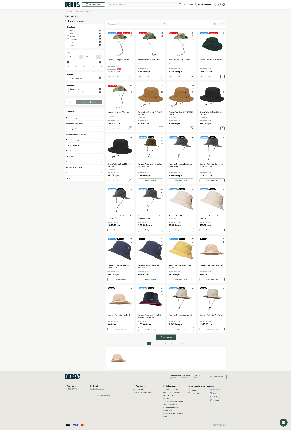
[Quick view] (131, 33)
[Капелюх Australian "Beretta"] (212, 44)
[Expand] (101, 118)
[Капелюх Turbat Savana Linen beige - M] (181, 200)
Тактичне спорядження (74, 167)
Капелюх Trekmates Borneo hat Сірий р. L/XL (180, 165)
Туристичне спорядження (74, 118)
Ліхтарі (68, 151)
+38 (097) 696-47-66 (72, 389)
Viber (215, 393)
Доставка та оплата (170, 389)
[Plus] (117, 76)
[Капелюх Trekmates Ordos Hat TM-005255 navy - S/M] (150, 299)
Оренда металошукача (171, 392)
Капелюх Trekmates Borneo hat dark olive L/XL (150, 165)
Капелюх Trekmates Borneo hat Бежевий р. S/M (150, 217)
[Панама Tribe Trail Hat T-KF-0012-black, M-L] (212, 96)
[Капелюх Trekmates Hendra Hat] (212, 249)
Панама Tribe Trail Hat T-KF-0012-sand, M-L (150, 113)
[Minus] (109, 76)
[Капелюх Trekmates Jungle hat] (181, 299)
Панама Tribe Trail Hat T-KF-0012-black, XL (119, 165)
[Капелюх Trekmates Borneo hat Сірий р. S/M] (120, 200)
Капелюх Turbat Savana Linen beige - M (180, 217)
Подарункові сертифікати (173, 413)
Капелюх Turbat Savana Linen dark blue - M (118, 266)
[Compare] (131, 39)
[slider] (68, 62)
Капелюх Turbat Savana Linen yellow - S (180, 266)
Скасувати (71, 102)
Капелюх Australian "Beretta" (211, 60)
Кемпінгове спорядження (74, 123)
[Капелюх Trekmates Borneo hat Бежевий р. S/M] (150, 200)
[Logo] (72, 4)
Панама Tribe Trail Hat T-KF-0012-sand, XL (181, 113)
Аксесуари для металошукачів (76, 134)
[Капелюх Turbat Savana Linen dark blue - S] (150, 249)
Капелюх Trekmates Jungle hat (180, 315)
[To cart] (130, 76)
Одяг (70, 11)
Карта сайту (167, 410)
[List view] (218, 24)
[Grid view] (214, 24)
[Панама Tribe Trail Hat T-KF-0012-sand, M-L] (150, 96)
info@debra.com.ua (97, 389)
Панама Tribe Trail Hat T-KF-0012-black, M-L (212, 113)
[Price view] (222, 24)
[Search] (180, 4)
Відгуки (166, 398)
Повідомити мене (151, 180)
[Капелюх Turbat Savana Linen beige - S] (212, 200)
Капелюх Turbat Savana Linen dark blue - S (149, 266)
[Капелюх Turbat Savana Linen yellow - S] (181, 249)
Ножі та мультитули (72, 145)
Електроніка (70, 156)
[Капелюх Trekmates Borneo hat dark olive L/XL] (150, 148)
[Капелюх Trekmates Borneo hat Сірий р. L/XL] (181, 148)
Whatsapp (216, 397)
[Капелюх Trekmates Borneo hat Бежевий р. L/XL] (212, 148)
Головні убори (78, 11)
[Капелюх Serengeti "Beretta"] (120, 44)
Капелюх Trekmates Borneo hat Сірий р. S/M (119, 217)
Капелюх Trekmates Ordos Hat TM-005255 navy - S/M (149, 316)
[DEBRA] (104, 376)
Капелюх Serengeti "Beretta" (118, 60)
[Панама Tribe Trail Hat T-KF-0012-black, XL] (120, 148)
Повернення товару (170, 407)
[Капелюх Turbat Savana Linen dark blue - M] (120, 249)
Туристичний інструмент (74, 140)
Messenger (217, 400)
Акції (165, 416)
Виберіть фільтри (89, 102)
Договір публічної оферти (173, 401)
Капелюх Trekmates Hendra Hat (211, 265)
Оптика (68, 162)
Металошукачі (71, 129)
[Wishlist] (131, 36)
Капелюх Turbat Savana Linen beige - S (210, 217)
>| (183, 344)
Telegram (216, 390)
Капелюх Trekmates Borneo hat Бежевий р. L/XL (211, 165)
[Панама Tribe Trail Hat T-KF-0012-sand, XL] (181, 96)
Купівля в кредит (169, 395)
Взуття (68, 178)
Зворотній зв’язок (170, 404)
